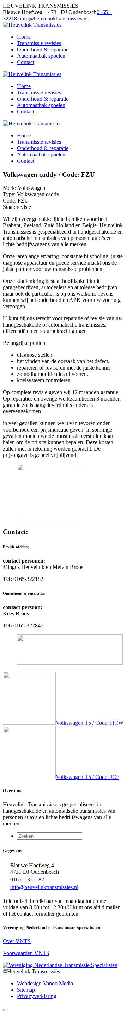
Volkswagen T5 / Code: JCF (87, 777)
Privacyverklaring (36, 996)
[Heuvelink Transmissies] (32, 25)
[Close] (5, 1010)
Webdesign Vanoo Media (45, 983)
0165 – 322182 (27, 879)
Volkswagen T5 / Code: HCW (89, 723)
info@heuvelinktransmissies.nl (54, 18)
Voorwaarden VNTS (26, 953)
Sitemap (26, 990)
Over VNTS (17, 941)
